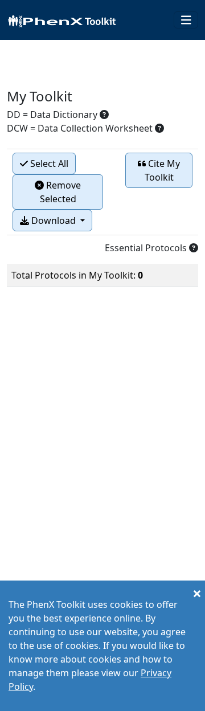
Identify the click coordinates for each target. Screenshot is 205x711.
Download (53, 220)
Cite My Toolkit (163, 170)
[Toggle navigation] (186, 20)
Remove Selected (60, 192)
